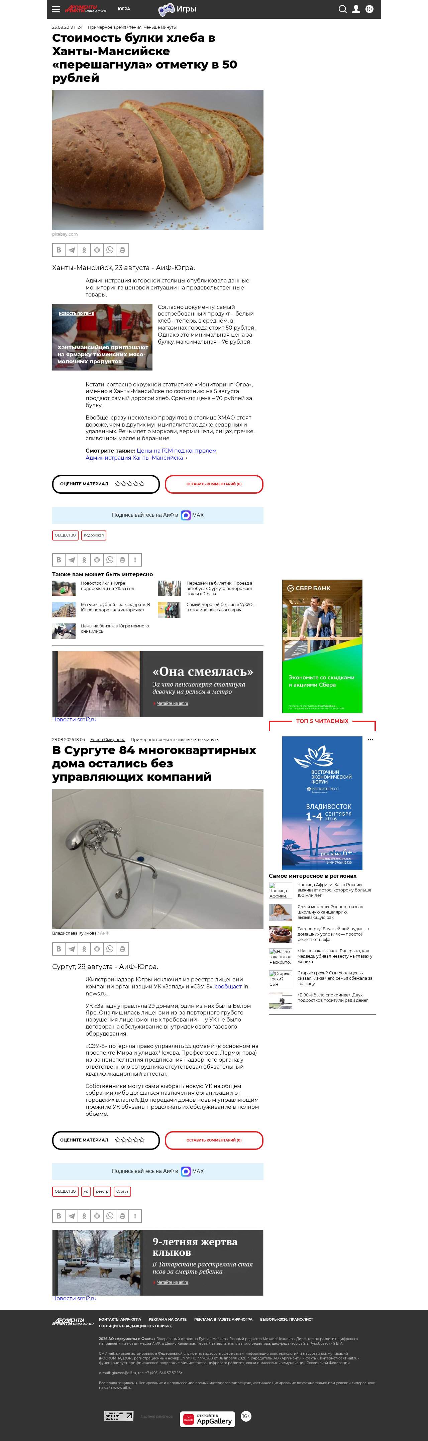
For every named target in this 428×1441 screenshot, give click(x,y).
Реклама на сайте (168, 1319)
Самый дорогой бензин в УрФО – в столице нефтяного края (221, 607)
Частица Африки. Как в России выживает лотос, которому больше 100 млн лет (334, 890)
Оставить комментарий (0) (214, 484)
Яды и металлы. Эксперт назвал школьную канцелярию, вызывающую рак (330, 912)
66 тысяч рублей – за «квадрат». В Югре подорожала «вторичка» (115, 607)
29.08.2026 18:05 (68, 739)
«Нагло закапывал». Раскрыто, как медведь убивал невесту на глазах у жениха (335, 956)
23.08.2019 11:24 (67, 27)
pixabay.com (65, 234)
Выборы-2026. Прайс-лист (286, 1319)
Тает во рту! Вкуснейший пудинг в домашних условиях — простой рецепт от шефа (333, 934)
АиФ (104, 933)
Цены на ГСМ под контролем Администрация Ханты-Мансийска (151, 454)
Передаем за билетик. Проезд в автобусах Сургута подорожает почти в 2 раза (219, 588)
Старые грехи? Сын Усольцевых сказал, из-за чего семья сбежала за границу (335, 978)
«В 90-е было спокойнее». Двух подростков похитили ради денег (333, 997)
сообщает (228, 986)
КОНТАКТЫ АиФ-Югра (120, 1319)
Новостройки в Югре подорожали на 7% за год (107, 586)
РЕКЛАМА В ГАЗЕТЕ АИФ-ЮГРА (223, 1319)
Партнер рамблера (157, 1416)
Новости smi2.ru (74, 719)
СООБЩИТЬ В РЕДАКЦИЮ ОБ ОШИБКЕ (135, 1326)
